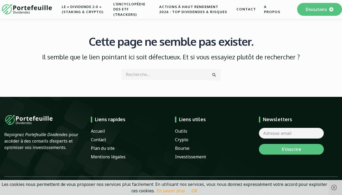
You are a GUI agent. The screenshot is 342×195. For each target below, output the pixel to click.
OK (194, 191)
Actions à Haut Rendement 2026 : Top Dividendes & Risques (193, 9)
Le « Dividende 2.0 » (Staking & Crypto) (82, 9)
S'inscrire (291, 149)
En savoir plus (171, 191)
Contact (246, 9)
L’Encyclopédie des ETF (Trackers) (129, 9)
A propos (272, 9)
